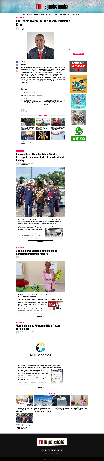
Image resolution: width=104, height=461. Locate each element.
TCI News (55, 14)
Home (24, 14)
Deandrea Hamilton (24, 164)
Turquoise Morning (62, 14)
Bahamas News (29, 14)
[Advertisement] (76, 39)
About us (47, 453)
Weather (73, 14)
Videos (69, 14)
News (46, 14)
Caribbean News (37, 14)
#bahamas (29, 95)
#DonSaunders (35, 95)
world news (78, 14)
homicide (40, 95)
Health (42, 14)
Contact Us (57, 453)
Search (70, 49)
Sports (50, 14)
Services (51, 453)
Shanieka (22, 29)
